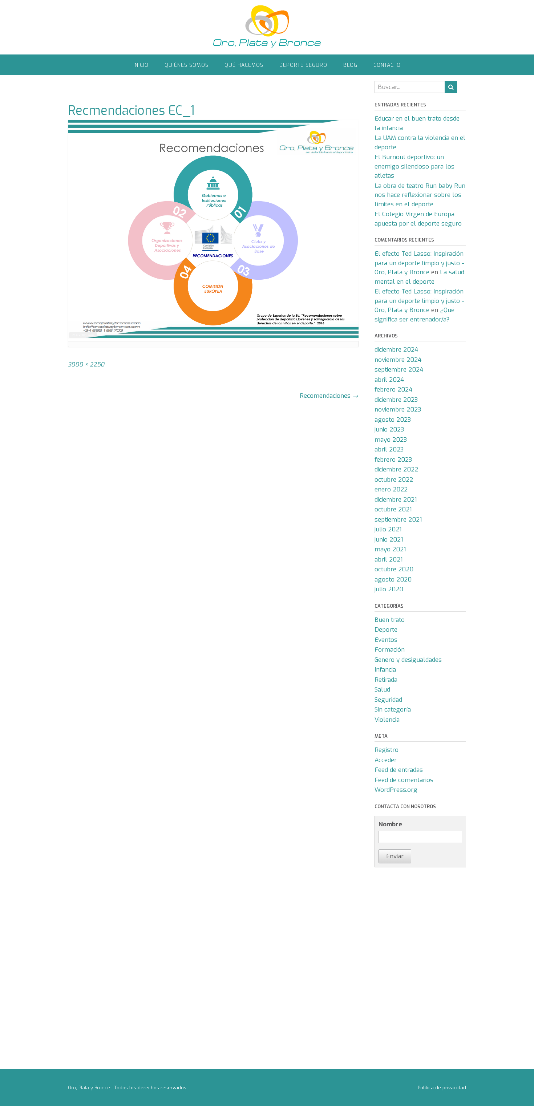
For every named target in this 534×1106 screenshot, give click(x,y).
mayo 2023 (391, 439)
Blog (350, 65)
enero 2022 (391, 489)
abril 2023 (389, 449)
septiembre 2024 (399, 369)
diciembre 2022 (396, 469)
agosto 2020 (393, 579)
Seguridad (388, 700)
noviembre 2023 (398, 409)
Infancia (385, 669)
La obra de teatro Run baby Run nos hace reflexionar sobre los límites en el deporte (420, 195)
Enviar (395, 856)
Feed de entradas (399, 770)
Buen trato (390, 620)
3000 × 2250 (86, 364)
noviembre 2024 (398, 360)
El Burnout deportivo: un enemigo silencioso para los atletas (414, 166)
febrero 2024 (393, 389)
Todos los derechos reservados (150, 1088)
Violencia (387, 720)
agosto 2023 (393, 420)
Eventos (386, 640)
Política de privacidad (442, 1087)
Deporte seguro (303, 65)
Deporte (386, 629)
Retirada (386, 680)
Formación (390, 649)
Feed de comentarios (404, 780)
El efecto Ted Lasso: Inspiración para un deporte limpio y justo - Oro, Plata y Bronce (419, 263)
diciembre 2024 (396, 349)
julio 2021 (388, 529)
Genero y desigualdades (408, 660)
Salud (382, 689)
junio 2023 (389, 429)
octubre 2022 (394, 479)
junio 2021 (389, 539)
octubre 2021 (393, 509)
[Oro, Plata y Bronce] (267, 27)
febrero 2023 (393, 459)
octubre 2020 (394, 569)
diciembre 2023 (396, 400)
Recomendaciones (329, 396)
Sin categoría (393, 709)
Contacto (387, 65)
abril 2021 (389, 559)
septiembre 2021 (398, 519)
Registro (387, 750)
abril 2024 (389, 380)
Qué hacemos (243, 65)
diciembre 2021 (396, 499)
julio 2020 (389, 589)
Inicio (141, 65)
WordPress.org (396, 790)
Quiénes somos (187, 65)
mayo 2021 (390, 549)
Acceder (386, 760)
